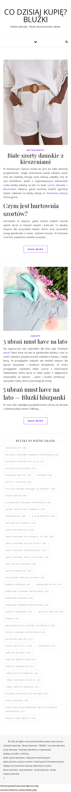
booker (44, 475)
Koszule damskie (56, 745)
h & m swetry (43, 516)
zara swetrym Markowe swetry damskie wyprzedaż (32, 709)
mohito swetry (51, 611)
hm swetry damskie (21, 523)
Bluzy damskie (10, 769)
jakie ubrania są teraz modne (18, 761)
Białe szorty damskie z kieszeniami (35, 158)
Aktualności (36, 150)
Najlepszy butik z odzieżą (16, 753)
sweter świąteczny (21, 659)
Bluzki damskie (29, 745)
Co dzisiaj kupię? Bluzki (35, 15)
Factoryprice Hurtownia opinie (49, 761)
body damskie (10, 749)
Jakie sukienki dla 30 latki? (26, 543)
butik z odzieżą (19, 482)
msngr (12, 618)
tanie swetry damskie (22, 687)
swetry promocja (20, 666)
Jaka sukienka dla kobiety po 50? (30, 536)
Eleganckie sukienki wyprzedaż (28, 502)
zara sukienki (17, 700)
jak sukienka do (19, 571)
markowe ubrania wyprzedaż (27, 605)
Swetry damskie (11, 773)
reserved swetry (19, 639)
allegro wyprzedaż (21, 468)
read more (35, 249)
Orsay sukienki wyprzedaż (25, 632)
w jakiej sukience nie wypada (27, 693)
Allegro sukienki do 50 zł (25, 461)
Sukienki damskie (12, 745)
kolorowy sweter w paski (25, 577)
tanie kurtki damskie (22, 673)
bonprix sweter (18, 475)
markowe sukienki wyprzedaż (27, 591)
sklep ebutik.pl (19, 646)
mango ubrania (18, 584)
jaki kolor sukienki (21, 564)
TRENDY (42, 745)
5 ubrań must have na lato (36, 341)
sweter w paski (18, 652)
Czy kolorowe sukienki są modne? (30, 489)
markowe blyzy (49, 584)
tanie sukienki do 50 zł (23, 680)
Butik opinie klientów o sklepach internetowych (26, 757)
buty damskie (26, 769)
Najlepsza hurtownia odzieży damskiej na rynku (27, 765)
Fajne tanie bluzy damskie (25, 509)
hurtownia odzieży (57, 193)
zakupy (36, 336)
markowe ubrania (20, 598)
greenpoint (16, 516)
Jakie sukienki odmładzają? (26, 550)
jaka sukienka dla (20, 529)
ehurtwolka (16, 495)
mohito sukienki (19, 611)
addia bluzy (16, 448)
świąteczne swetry (21, 718)
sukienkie (47, 646)
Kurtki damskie (41, 769)
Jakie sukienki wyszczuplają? (27, 557)
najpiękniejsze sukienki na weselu (30, 625)
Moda (53, 769)
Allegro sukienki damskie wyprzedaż (32, 454)
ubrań (15, 225)
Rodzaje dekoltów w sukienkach (35, 749)
